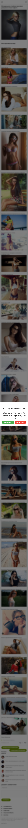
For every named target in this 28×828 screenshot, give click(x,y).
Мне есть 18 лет (8, 422)
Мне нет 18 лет (20, 422)
